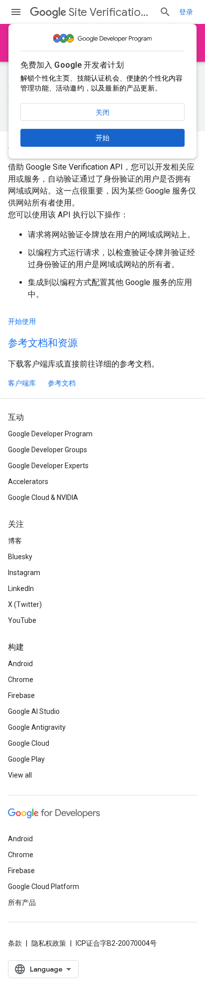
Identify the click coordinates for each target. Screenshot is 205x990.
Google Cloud (28, 743)
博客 (15, 541)
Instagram (24, 573)
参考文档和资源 (43, 343)
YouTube (22, 620)
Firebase (21, 695)
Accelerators (28, 482)
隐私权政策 (48, 943)
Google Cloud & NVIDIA (43, 497)
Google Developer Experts (48, 466)
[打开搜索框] (165, 12)
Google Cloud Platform (43, 887)
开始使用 (22, 321)
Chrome (20, 680)
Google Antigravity (37, 727)
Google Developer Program (50, 434)
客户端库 (22, 383)
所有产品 (22, 902)
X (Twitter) (25, 604)
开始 (102, 137)
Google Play (26, 759)
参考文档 (62, 383)
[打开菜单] (16, 12)
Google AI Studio (34, 711)
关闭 (102, 112)
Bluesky (20, 557)
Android (20, 664)
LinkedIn (21, 589)
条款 (15, 943)
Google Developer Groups (47, 450)
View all (20, 775)
